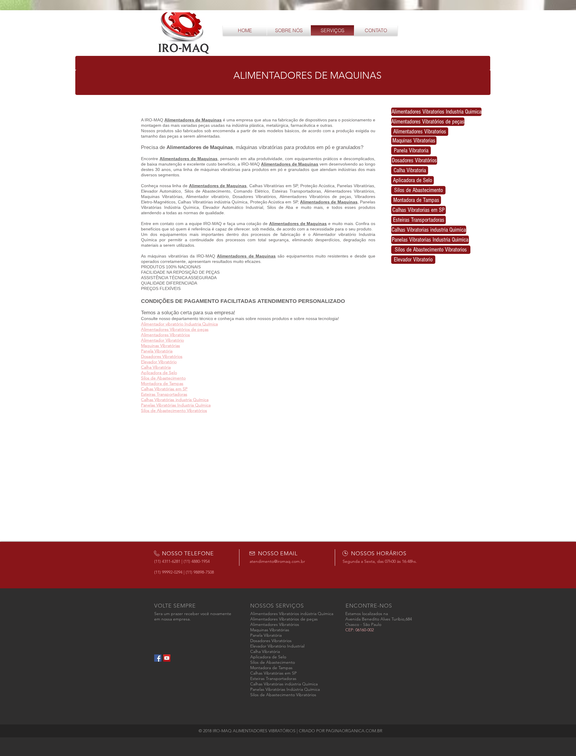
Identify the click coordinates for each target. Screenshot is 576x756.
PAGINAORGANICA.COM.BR (354, 730)
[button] (282, 68)
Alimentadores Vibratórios (165, 334)
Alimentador (181, 147)
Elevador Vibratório (159, 361)
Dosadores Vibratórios (161, 356)
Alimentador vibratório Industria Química (179, 324)
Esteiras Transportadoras (164, 394)
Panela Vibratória (156, 351)
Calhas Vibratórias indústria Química (284, 684)
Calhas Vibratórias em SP (164, 389)
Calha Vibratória (156, 367)
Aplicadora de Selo (159, 372)
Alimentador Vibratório (162, 340)
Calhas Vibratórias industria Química (174, 399)
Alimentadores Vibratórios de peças (174, 329)
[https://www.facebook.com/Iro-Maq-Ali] (166, 658)
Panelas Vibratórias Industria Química (176, 405)
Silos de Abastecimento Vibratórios (174, 410)
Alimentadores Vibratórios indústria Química (291, 613)
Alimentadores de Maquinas (189, 158)
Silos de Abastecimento (163, 378)
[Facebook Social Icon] (157, 658)
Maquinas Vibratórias (160, 345)
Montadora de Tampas (162, 383)
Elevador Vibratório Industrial (277, 646)
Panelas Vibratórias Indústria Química (285, 689)
